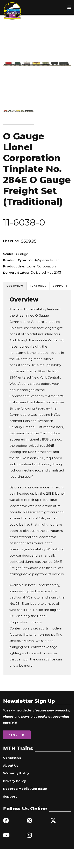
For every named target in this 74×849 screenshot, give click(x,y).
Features (38, 285)
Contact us (12, 758)
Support (60, 285)
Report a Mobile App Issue (25, 789)
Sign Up (17, 735)
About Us (10, 765)
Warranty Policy (16, 773)
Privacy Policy (14, 781)
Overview (14, 285)
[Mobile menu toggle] (69, 7)
